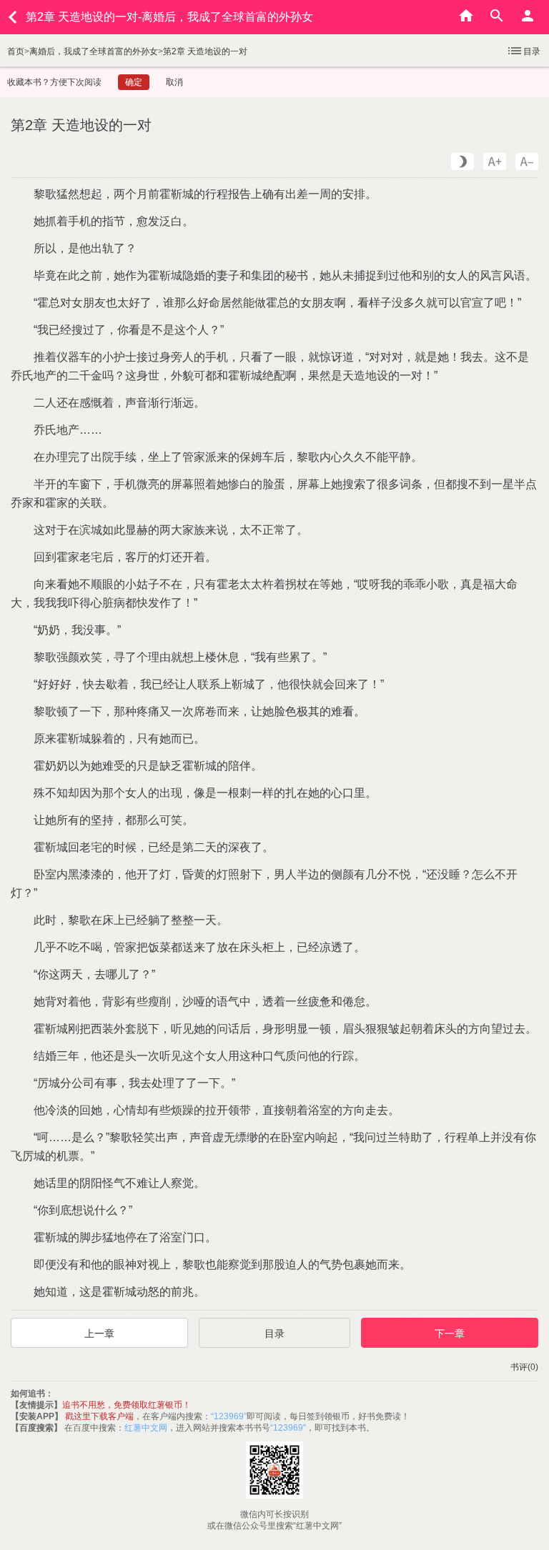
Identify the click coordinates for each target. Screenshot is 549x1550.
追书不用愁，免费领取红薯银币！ (126, 1405)
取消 (174, 82)
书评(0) (524, 1367)
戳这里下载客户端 (99, 1416)
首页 (15, 51)
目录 (531, 51)
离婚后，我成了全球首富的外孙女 (93, 51)
